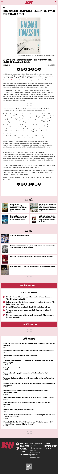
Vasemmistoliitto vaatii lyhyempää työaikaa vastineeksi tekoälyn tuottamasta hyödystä (26, 373)
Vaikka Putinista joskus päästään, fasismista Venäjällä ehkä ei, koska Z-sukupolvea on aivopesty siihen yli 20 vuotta (47, 218)
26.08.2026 (5, 387)
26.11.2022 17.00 (51, 65)
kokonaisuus (15, 80)
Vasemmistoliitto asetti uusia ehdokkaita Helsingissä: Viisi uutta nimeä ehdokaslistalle (28, 307)
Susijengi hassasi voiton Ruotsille (11, 368)
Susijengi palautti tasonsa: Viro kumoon (19, 235)
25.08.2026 (5, 426)
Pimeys (51, 76)
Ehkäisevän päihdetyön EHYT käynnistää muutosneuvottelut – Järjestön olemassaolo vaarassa (32, 266)
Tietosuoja (47, 443)
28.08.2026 (5, 347)
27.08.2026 (5, 369)
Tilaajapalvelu (24, 446)
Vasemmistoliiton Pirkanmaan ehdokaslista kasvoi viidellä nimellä (20, 355)
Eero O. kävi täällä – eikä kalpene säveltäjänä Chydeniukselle (18, 410)
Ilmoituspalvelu (25, 454)
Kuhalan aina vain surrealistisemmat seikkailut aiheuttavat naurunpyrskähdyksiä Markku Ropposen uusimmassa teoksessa (18, 207)
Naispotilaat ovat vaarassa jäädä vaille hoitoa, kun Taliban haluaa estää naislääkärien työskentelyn (28, 350)
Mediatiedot (24, 449)
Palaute (22, 452)
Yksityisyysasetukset (50, 446)
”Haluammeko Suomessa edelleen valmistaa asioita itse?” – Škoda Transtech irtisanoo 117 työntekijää (29, 397)
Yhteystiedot (24, 443)
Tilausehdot (47, 449)
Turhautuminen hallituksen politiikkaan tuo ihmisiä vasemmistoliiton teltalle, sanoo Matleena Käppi (28, 378)
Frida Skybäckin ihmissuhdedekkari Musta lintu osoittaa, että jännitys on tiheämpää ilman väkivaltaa (19, 217)
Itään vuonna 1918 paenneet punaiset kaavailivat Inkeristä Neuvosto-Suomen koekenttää (31, 256)
